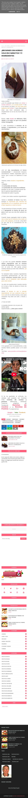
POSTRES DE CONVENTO (18, 759)
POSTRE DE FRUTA (15, 754)
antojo (12, 108)
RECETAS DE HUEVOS (14, 688)
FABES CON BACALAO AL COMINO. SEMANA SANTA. (16, 623)
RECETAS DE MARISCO (14, 695)
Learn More (12, 11)
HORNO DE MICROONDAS (8, 421)
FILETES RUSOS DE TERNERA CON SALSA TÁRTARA (16, 616)
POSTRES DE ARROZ (6, 759)
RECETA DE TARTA (14, 664)
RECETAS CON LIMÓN (14, 686)
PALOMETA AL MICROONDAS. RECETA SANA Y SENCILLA (17, 609)
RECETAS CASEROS (14, 681)
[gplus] (17, 588)
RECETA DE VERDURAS (14, 671)
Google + (10, 412)
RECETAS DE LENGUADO (14, 691)
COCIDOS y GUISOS (14, 646)
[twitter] (11, 588)
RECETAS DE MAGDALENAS (14, 693)
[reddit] (24, 588)
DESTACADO (15, 419)
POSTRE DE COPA (6, 754)
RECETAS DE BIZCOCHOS (8, 422)
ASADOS (14, 634)
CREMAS (14, 648)
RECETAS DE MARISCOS (14, 698)
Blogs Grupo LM (6, 58)
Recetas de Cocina (14, 406)
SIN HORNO (7, 46)
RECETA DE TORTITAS (14, 666)
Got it (18, 11)
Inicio (2, 46)
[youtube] (24, 592)
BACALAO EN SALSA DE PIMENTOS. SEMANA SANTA (16, 731)
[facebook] (4, 588)
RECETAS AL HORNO (14, 678)
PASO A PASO (18, 421)
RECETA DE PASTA (14, 656)
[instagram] (17, 592)
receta (12, 118)
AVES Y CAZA (14, 636)
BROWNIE (8, 419)
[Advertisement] (14, 24)
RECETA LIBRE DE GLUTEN (14, 673)
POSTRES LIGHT (15, 761)
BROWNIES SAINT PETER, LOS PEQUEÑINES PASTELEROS (15, 437)
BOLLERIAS (14, 643)
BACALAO (14, 639)
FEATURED (22, 419)
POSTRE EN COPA (6, 756)
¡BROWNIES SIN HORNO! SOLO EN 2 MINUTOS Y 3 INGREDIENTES (16, 443)
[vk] (11, 592)
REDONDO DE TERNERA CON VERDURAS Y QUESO (15, 744)
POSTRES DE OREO (6, 761)
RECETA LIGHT (14, 676)
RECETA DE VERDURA (14, 668)
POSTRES (13, 756)
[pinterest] (4, 592)
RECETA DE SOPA (14, 661)
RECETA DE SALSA (14, 659)
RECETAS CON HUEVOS (14, 683)
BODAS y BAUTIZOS (14, 641)
